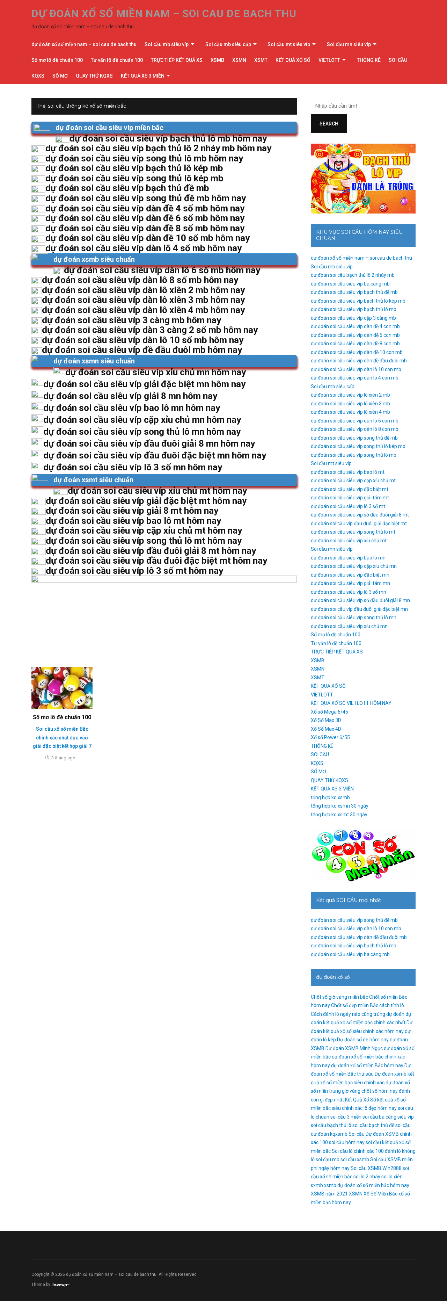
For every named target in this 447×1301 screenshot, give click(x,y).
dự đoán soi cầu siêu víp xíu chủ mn (349, 626)
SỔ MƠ (60, 76)
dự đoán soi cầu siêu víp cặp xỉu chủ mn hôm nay (142, 419)
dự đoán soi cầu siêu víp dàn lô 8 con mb (354, 429)
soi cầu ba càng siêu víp (388, 1117)
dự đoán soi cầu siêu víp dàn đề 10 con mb (357, 352)
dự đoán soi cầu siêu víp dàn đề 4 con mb (355, 326)
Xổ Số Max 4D (326, 729)
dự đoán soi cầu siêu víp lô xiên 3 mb (350, 403)
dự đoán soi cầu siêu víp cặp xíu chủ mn (354, 566)
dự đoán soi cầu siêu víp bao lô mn (348, 558)
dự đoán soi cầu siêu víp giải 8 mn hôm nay (130, 396)
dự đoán (395, 1014)
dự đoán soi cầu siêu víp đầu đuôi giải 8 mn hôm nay (149, 443)
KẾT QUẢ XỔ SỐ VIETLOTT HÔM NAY (351, 703)
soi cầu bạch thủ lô (331, 1125)
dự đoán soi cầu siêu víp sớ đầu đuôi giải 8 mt (360, 515)
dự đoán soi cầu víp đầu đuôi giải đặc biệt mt (359, 523)
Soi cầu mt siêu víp (289, 44)
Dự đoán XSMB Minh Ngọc (354, 1048)
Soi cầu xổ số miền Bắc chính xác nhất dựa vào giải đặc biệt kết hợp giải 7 (62, 737)
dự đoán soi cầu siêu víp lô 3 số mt (348, 506)
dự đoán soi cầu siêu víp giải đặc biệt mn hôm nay (144, 384)
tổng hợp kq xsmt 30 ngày (339, 814)
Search (329, 124)
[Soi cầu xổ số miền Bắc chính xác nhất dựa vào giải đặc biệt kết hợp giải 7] (62, 687)
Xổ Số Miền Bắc (380, 1194)
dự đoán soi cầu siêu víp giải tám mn (350, 583)
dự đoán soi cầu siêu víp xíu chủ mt (349, 540)
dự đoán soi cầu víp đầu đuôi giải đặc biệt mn (359, 609)
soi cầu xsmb (354, 1159)
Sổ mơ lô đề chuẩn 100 (57, 60)
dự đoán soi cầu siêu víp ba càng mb (350, 284)
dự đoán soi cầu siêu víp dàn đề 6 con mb (355, 335)
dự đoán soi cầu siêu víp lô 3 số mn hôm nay (132, 467)
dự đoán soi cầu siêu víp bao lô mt (347, 472)
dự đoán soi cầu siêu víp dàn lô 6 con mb (354, 421)
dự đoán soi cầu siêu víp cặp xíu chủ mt (353, 480)
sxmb (317, 1185)
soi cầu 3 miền (345, 1117)
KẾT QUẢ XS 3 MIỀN (142, 76)
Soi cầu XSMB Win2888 (376, 1168)
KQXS (37, 76)
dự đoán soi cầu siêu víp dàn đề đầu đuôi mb (359, 360)
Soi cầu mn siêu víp (349, 44)
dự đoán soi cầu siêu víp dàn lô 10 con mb (356, 369)
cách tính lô (391, 1005)
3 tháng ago (63, 757)
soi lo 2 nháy (366, 1176)
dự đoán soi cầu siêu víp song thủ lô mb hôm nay (144, 158)
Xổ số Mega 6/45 (329, 712)
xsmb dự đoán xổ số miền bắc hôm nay (366, 1185)
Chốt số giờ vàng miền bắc (339, 997)
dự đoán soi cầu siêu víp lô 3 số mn (348, 592)
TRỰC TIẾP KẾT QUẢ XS (177, 60)
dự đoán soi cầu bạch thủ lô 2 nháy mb (353, 275)
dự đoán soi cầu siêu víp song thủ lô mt (353, 532)
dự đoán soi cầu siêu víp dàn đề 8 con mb (355, 343)
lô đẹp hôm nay (380, 1108)
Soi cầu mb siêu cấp (228, 44)
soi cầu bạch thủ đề (373, 1125)
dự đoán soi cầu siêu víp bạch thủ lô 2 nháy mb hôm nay (158, 148)
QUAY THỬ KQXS (94, 76)
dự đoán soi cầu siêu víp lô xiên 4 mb (350, 412)
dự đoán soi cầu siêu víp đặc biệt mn (350, 575)
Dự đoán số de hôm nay (363, 1039)
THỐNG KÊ (369, 60)
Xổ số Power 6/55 (330, 737)
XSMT (261, 60)
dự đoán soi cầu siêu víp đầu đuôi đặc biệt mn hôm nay (154, 455)
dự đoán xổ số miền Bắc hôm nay (367, 1065)
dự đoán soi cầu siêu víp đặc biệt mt (349, 489)
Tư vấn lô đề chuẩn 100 (117, 60)
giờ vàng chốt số (360, 1091)
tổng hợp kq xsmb (330, 797)
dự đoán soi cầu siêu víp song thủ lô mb (353, 455)
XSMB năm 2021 (329, 1194)
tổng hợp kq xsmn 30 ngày (339, 806)
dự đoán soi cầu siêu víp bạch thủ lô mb (353, 309)
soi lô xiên (392, 1176)
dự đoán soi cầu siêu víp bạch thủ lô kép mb (358, 301)
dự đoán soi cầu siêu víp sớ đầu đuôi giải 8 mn (360, 600)
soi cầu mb (327, 1159)
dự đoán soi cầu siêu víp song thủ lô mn (353, 617)
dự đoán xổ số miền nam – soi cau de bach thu (163, 13)
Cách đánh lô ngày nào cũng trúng (348, 1014)
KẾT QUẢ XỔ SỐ (293, 60)
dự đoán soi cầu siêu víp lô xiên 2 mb (350, 395)
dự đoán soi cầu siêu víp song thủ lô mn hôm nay (142, 431)
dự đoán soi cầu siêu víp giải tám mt (350, 497)
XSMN (239, 60)
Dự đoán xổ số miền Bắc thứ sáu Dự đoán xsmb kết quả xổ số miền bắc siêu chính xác (362, 1074)
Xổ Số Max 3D (326, 720)
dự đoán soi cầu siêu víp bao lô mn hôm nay (131, 408)
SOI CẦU (398, 60)
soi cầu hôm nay (347, 1142)
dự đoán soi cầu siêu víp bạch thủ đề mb (354, 292)
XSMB (217, 60)
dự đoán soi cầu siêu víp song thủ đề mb (354, 438)
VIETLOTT (329, 60)
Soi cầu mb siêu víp (167, 44)
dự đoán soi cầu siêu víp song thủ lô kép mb (358, 446)
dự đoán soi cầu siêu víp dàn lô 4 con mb (354, 378)
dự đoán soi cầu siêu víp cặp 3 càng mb (353, 318)
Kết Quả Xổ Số (360, 1100)
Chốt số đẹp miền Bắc (354, 1005)
